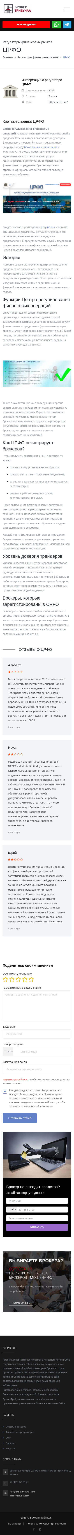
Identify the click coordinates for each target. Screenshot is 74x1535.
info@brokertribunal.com (22, 1491)
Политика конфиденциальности (46, 1523)
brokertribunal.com (19, 1495)
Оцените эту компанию (17, 973)
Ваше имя (9, 1026)
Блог (8, 1437)
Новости (10, 1448)
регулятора (48, 227)
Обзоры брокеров (16, 1426)
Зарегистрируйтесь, (16, 1079)
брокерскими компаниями (41, 147)
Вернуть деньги (26, 24)
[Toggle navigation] (67, 9)
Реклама (10, 1443)
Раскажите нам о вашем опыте (22, 987)
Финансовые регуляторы (20, 1432)
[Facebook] (33, 1529)
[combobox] (8, 1051)
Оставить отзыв (19, 1118)
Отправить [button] (37, 1227)
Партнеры (14, 1523)
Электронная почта (15, 1062)
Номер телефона (13, 1044)
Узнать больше (21, 1302)
